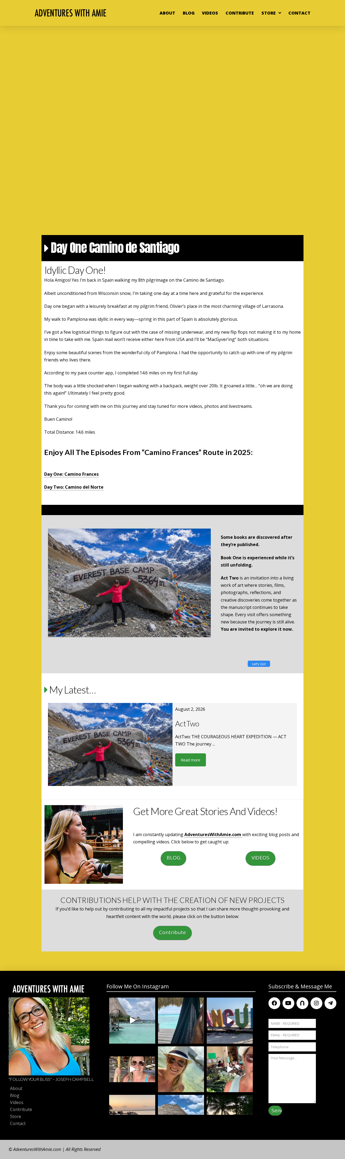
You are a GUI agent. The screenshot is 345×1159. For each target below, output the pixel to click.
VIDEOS (260, 857)
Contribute (172, 932)
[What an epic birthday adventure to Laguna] (132, 1069)
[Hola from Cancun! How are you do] (181, 1069)
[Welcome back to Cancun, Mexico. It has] (230, 1021)
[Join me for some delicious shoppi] (230, 1069)
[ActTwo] (110, 744)
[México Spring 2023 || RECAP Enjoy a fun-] (132, 1021)
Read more (190, 760)
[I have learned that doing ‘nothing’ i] (181, 1021)
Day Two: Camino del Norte (74, 487)
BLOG (173, 857)
